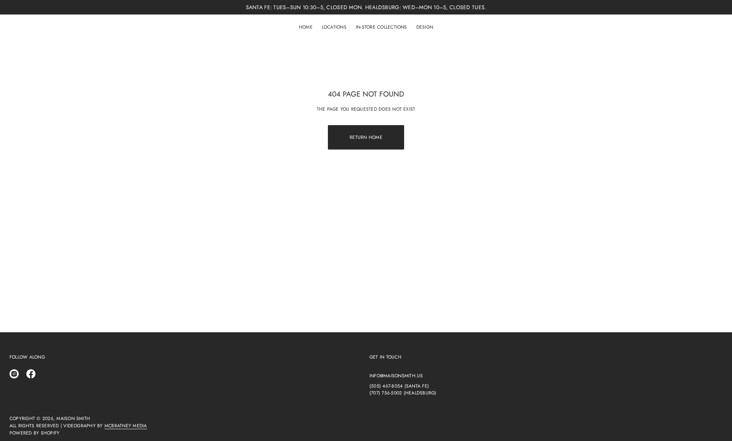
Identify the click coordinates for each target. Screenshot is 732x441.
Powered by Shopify (34, 433)
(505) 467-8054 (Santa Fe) (399, 386)
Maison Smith (73, 418)
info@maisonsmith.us (396, 375)
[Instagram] (14, 373)
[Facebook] (30, 373)
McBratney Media (125, 425)
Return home (366, 137)
